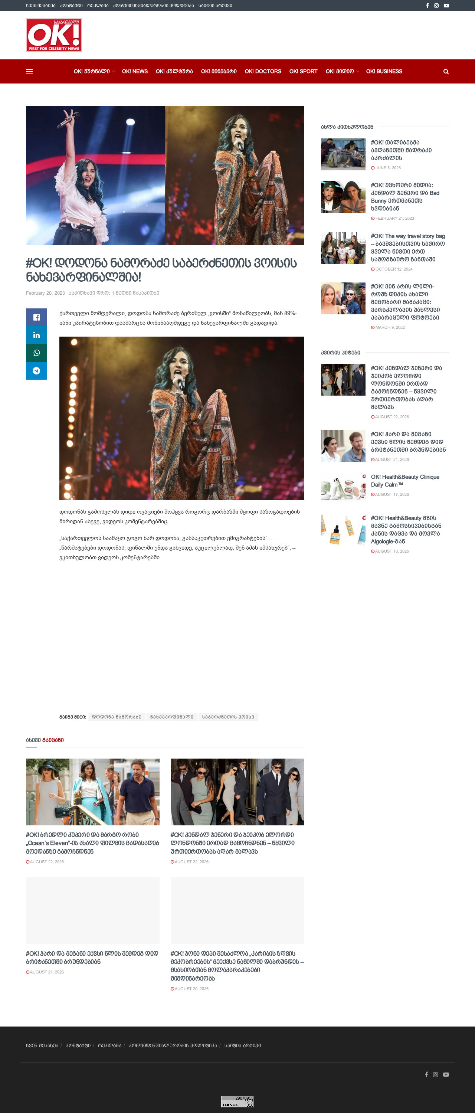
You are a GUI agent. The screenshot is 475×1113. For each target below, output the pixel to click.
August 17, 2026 (391, 494)
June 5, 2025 (387, 168)
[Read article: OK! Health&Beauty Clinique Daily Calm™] (343, 489)
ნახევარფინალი (172, 717)
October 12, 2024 (393, 269)
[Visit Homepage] (54, 35)
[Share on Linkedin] (36, 335)
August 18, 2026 (391, 551)
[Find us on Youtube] (446, 6)
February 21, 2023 (394, 218)
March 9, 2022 (389, 327)
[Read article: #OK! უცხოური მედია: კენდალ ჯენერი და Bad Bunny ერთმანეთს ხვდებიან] (343, 197)
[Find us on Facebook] (427, 6)
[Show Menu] (29, 71)
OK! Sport (303, 71)
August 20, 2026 (191, 988)
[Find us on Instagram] (436, 6)
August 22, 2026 (46, 862)
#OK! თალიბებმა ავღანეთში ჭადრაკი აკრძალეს (401, 150)
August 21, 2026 (46, 972)
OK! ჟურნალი (92, 71)
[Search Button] (446, 71)
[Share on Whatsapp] (36, 353)
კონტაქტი (71, 5)
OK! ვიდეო (340, 71)
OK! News (135, 71)
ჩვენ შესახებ (41, 5)
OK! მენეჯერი (219, 71)
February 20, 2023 (45, 293)
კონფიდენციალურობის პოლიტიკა (153, 5)
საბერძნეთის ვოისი (228, 717)
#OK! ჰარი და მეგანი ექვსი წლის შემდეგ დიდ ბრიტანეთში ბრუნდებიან (408, 442)
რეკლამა (98, 5)
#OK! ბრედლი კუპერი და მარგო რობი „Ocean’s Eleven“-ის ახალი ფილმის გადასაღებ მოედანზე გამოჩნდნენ (92, 843)
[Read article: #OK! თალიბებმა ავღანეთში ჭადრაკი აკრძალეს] (343, 154)
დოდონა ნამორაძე (117, 717)
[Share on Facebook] (36, 317)
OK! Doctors (263, 71)
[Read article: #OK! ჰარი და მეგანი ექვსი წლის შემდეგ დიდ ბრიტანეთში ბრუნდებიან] (93, 910)
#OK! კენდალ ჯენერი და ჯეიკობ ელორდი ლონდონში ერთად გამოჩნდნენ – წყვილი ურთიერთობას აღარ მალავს (233, 843)
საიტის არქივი (215, 5)
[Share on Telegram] (36, 371)
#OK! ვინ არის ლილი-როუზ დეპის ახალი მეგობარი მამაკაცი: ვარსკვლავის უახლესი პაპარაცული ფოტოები (405, 302)
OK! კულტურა (174, 71)
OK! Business (384, 71)
